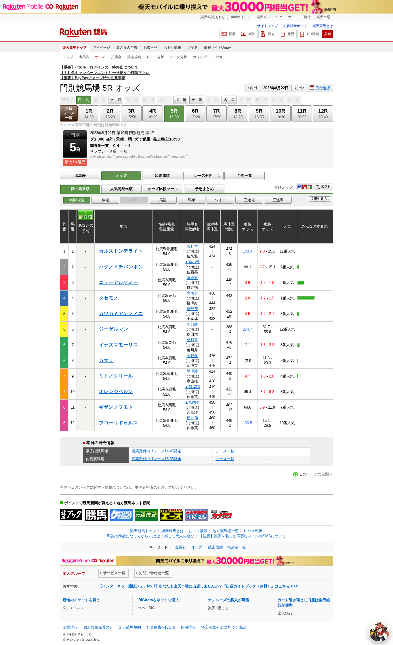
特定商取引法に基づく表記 (223, 627)
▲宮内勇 (192, 402)
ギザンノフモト (116, 407)
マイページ (101, 47)
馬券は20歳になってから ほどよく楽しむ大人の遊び (150, 536)
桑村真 (192, 340)
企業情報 (70, 627)
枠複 (105, 200)
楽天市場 (323, 17)
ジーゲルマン (113, 329)
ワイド (220, 200)
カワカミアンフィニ (121, 313)
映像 (219, 57)
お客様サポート (295, 26)
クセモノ (109, 297)
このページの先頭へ (316, 474)
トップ (68, 57)
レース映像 (253, 531)
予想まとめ (204, 189)
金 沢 (197, 100)
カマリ (106, 360)
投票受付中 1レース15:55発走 (156, 459)
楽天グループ (267, 17)
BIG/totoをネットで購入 (158, 600)
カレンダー (201, 57)
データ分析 (178, 57)
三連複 (249, 200)
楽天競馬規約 (130, 627)
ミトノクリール (116, 375)
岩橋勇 (192, 293)
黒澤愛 (192, 371)
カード (293, 17)
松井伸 (192, 418)
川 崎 (180, 100)
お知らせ (150, 47)
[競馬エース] (171, 515)
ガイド (192, 47)
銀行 (307, 17)
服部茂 (192, 309)
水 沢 (115, 100)
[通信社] (146, 515)
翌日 (298, 88)
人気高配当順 (121, 189)
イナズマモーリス (118, 344)
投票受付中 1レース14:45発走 (156, 451)
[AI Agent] (379, 631)
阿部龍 (192, 324)
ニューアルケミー (118, 282)
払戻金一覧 (236, 547)
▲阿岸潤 (192, 387)
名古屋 (229, 100)
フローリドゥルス (118, 422)
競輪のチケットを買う (81, 600)
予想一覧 (244, 175)
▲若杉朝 (192, 262)
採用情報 (188, 627)
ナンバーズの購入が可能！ (230, 600)
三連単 (278, 200)
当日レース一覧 (69, 113)
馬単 (191, 200)
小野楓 (192, 356)
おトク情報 (172, 47)
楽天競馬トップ (74, 47)
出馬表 (84, 57)
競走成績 (134, 57)
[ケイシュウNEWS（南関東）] (121, 515)
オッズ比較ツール (163, 189)
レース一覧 (224, 451)
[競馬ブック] (71, 515)
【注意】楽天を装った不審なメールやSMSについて (242, 536)
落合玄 (192, 278)
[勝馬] (96, 515)
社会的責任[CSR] (160, 627)
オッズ (100, 57)
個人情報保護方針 (98, 627)
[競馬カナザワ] (221, 515)
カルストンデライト (121, 250)
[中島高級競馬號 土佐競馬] (196, 515)
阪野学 (192, 246)
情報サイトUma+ (217, 47)
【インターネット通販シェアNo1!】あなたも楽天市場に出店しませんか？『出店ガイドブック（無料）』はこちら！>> (198, 586)
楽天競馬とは (322, 26)
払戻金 (116, 57)
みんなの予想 (127, 47)
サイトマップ (267, 26)
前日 (253, 88)
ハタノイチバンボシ (121, 266)
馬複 (163, 200)
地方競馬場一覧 (226, 531)
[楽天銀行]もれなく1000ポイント (225, 17)
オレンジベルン (116, 391)
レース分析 (155, 57)
